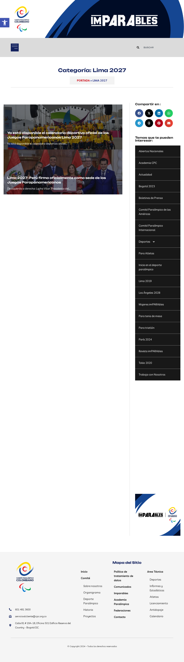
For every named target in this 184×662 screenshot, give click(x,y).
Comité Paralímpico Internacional (151, 228)
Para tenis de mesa (150, 316)
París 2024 (145, 339)
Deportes (144, 241)
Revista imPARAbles (151, 351)
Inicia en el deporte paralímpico (150, 267)
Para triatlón (147, 327)
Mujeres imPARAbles (151, 304)
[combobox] (158, 47)
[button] (4, 22)
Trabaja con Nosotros (152, 374)
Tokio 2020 (145, 363)
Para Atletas (146, 253)
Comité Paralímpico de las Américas (155, 212)
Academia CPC (148, 163)
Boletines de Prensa (151, 198)
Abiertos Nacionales (151, 151)
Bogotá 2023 (147, 186)
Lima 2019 (145, 281)
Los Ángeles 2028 (149, 292)
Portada (83, 80)
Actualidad (145, 174)
